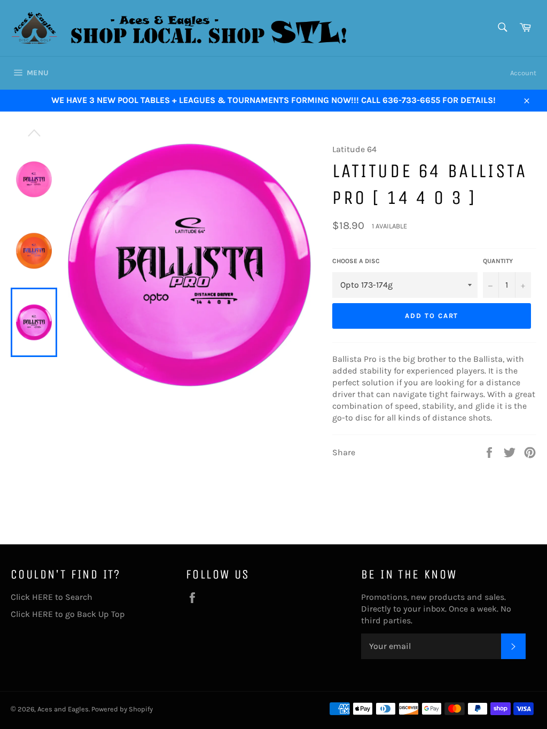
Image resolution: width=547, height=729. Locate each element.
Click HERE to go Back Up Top (68, 614)
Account (523, 73)
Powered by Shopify (122, 709)
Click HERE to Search (51, 597)
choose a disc (356, 261)
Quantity (498, 261)
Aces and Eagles (63, 709)
